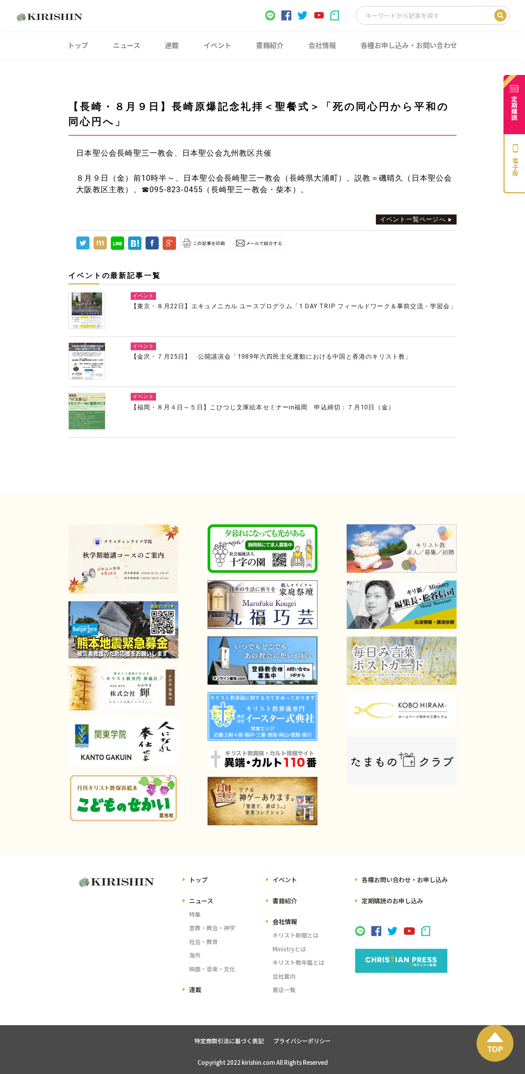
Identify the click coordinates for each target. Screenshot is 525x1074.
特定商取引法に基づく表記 (229, 1041)
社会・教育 (203, 942)
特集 (195, 914)
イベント (284, 879)
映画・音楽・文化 (212, 969)
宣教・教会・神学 (212, 928)
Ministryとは (289, 949)
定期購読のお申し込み (392, 900)
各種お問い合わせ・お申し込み (405, 879)
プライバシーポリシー (302, 1041)
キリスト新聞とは (295, 935)
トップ (198, 879)
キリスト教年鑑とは (298, 962)
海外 (195, 955)
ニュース (201, 900)
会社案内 (284, 976)
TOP (495, 1048)
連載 (195, 989)
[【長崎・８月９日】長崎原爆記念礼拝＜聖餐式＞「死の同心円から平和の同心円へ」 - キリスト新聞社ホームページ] (134, 247)
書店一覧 (284, 990)
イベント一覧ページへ (413, 219)
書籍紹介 (284, 900)
